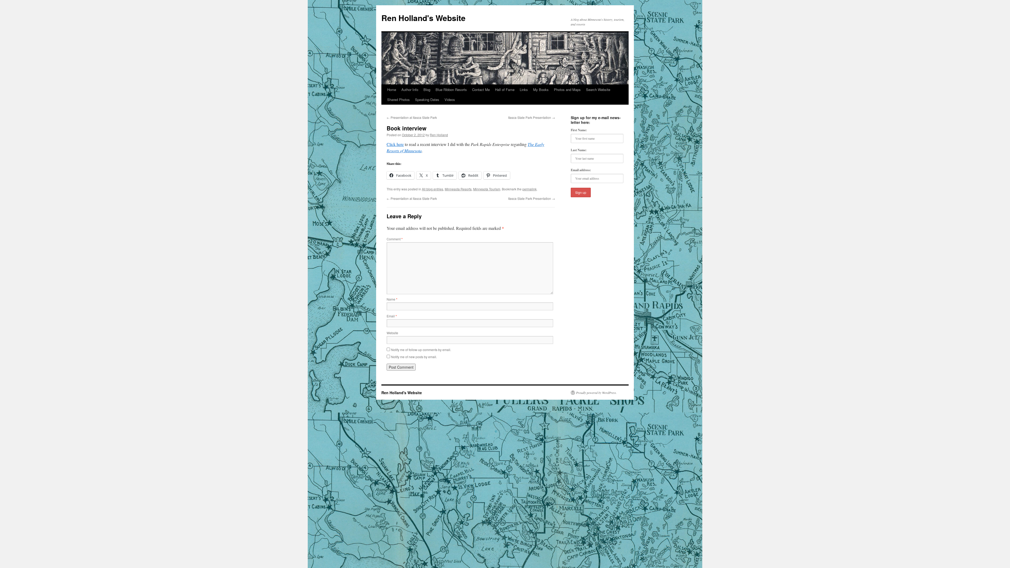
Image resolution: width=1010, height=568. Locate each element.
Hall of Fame (504, 89)
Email (392, 316)
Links (524, 89)
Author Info (409, 89)
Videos (450, 99)
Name (392, 299)
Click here (395, 144)
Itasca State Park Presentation (531, 117)
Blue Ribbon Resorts (451, 89)
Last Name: (579, 150)
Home (391, 89)
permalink (529, 189)
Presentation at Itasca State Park (412, 117)
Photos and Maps (567, 89)
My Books (541, 89)
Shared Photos (398, 99)
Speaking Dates (427, 99)
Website (392, 333)
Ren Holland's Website (423, 17)
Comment (395, 239)
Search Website (598, 89)
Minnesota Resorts (458, 189)
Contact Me (481, 89)
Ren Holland (439, 135)
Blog (426, 89)
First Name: (579, 130)
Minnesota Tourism (486, 189)
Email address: (581, 170)
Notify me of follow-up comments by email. (421, 349)
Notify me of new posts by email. (414, 356)
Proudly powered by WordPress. (596, 392)
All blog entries (432, 189)
